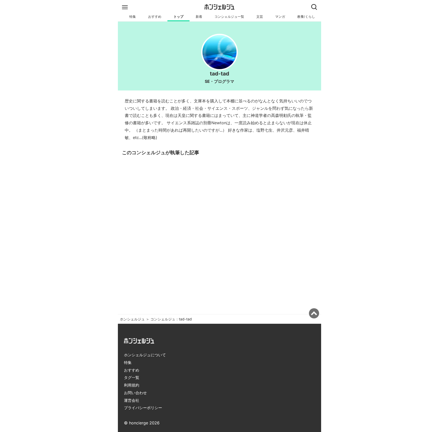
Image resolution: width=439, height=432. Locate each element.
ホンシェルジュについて (145, 354)
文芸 (259, 17)
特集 (132, 17)
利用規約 (131, 385)
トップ (178, 17)
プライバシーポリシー (143, 407)
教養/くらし (306, 17)
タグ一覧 (131, 377)
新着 (199, 17)
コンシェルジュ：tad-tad (171, 319)
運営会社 (131, 400)
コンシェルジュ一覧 (229, 17)
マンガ (280, 17)
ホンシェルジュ (132, 319)
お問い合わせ (135, 392)
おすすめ (154, 17)
